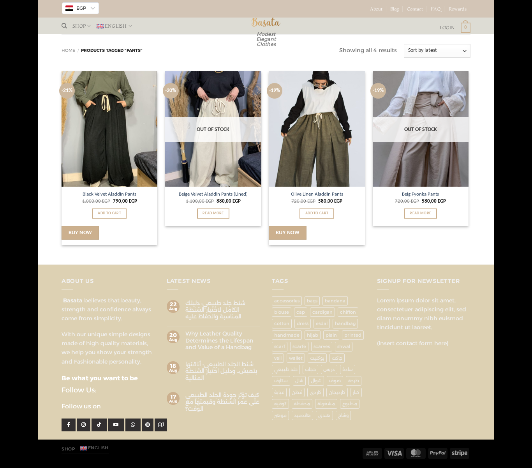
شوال (316, 380)
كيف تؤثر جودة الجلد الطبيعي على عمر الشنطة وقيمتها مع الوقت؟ (222, 402)
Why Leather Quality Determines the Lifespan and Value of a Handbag (219, 340)
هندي (324, 415)
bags (312, 301)
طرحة (353, 380)
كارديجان (337, 392)
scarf (279, 346)
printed (352, 335)
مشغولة (326, 403)
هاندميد (302, 415)
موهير (280, 415)
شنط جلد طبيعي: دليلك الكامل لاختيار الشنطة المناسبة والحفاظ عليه (215, 310)
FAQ (436, 9)
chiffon (348, 312)
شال (299, 380)
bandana (335, 301)
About (376, 9)
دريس (329, 369)
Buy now (80, 232)
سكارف (281, 380)
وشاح (343, 415)
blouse (281, 312)
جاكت (337, 358)
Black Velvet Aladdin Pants (109, 194)
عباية (279, 392)
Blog (394, 9)
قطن (297, 392)
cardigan (322, 312)
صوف (335, 380)
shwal (343, 346)
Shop (79, 26)
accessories (286, 301)
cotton (281, 323)
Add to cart (109, 213)
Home (68, 50)
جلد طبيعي (286, 369)
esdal (322, 323)
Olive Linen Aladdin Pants (317, 194)
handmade (286, 335)
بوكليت (317, 358)
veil (278, 358)
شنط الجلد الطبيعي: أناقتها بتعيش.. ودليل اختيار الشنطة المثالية (221, 371)
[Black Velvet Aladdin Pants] (110, 129)
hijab (312, 335)
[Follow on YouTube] (474, 12)
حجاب (310, 369)
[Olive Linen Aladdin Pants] (317, 129)
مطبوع (349, 403)
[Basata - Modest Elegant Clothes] (266, 22)
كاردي (315, 392)
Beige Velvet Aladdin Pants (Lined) (213, 194)
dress (302, 323)
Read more (213, 213)
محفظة (302, 403)
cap (300, 312)
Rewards (458, 9)
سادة (347, 369)
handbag (345, 323)
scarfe (299, 346)
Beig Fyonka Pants (420, 194)
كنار (356, 392)
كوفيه (280, 403)
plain (331, 335)
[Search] (64, 26)
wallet (296, 358)
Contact (415, 9)
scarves (322, 346)
